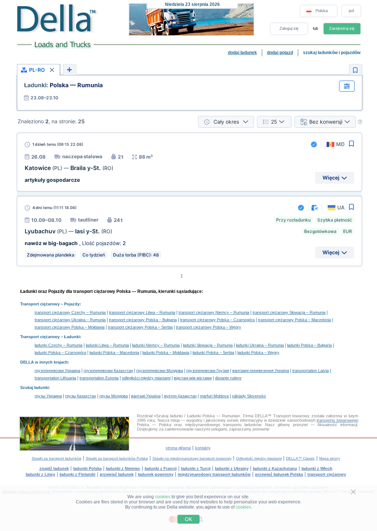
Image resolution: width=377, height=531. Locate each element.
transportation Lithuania (55, 378)
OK (188, 519)
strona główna (178, 448)
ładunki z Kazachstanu (275, 468)
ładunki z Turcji (196, 468)
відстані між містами (193, 378)
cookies (162, 496)
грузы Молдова (113, 396)
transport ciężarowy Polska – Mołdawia (70, 327)
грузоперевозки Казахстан (108, 370)
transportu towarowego (337, 420)
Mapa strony (329, 458)
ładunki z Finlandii (77, 474)
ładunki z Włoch (317, 468)
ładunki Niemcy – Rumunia (156, 345)
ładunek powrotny (155, 474)
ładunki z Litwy (40, 474)
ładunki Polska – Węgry (258, 352)
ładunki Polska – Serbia (213, 352)
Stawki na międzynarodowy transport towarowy (192, 458)
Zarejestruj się (342, 28)
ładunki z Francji (161, 468)
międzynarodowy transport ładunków (214, 474)
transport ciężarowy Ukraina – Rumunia (70, 320)
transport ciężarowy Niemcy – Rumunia (214, 312)
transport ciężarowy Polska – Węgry (208, 327)
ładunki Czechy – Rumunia (58, 345)
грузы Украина (48, 396)
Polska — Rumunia (63, 85)
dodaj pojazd (280, 52)
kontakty (203, 448)
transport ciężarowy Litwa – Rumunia (142, 312)
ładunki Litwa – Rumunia (107, 345)
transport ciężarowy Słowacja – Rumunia (289, 312)
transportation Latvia (310, 370)
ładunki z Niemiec (123, 468)
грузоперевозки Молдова (159, 370)
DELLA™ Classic (300, 458)
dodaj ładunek (242, 52)
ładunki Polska (87, 468)
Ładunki (72, 336)
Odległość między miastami (259, 458)
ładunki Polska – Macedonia (114, 352)
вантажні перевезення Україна (260, 370)
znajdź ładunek (54, 468)
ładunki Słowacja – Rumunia (208, 345)
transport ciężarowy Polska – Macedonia (294, 320)
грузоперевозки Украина (57, 370)
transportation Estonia (99, 378)
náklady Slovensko (249, 396)
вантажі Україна (146, 396)
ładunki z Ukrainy (232, 468)
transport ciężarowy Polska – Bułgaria (143, 320)
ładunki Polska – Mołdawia (165, 352)
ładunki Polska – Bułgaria (309, 345)
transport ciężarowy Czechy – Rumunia (70, 312)
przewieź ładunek (117, 474)
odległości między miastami (146, 378)
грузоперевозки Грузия (207, 370)
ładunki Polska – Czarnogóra (60, 352)
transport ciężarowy (326, 474)
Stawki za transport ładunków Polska (117, 458)
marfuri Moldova (214, 396)
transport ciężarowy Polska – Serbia (140, 327)
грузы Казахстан (80, 396)
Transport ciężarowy (40, 304)
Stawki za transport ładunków (56, 458)
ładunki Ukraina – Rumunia (260, 345)
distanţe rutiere (228, 378)
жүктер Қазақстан (180, 396)
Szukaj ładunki (34, 387)
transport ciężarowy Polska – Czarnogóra (217, 320)
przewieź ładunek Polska (279, 474)
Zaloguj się (289, 28)
